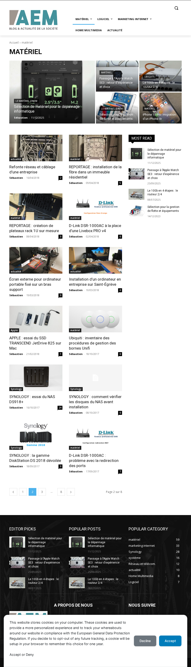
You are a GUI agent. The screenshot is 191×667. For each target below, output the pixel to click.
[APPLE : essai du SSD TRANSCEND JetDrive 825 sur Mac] (35, 319)
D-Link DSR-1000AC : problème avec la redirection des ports (94, 460)
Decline (145, 641)
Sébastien (16, 177)
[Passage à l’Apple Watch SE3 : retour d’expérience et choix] (117, 76)
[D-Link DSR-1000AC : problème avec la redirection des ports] (95, 436)
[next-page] (71, 492)
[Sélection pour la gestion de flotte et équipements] (136, 210)
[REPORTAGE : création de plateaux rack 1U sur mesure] (35, 206)
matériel (106, 72)
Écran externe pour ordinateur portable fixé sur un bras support (35, 284)
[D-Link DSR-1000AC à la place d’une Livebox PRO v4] (95, 206)
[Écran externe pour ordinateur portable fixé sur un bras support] (35, 260)
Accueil (14, 43)
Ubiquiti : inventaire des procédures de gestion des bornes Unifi (92, 343)
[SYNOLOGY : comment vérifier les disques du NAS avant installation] (95, 377)
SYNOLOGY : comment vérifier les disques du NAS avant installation (95, 401)
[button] (176, 8)
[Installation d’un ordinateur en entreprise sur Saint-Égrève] (95, 260)
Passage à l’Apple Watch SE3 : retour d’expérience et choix (163, 174)
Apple (14, 330)
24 (60, 407)
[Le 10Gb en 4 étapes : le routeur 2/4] (160, 76)
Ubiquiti (149, 77)
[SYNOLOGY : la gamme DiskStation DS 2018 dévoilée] (35, 436)
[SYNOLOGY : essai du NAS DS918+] (35, 377)
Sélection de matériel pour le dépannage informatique (164, 153)
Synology (16, 389)
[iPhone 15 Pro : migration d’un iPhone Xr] (160, 108)
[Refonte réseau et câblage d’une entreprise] (35, 148)
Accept (170, 641)
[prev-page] (13, 492)
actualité (16, 159)
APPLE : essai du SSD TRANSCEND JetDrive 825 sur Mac (35, 343)
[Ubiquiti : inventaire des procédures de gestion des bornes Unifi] (95, 319)
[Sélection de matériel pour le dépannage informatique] (52, 92)
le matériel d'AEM (26, 101)
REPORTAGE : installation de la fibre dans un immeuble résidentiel (95, 172)
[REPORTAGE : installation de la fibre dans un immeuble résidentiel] (95, 148)
